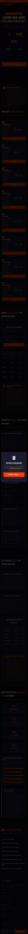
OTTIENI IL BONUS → (14, 475)
